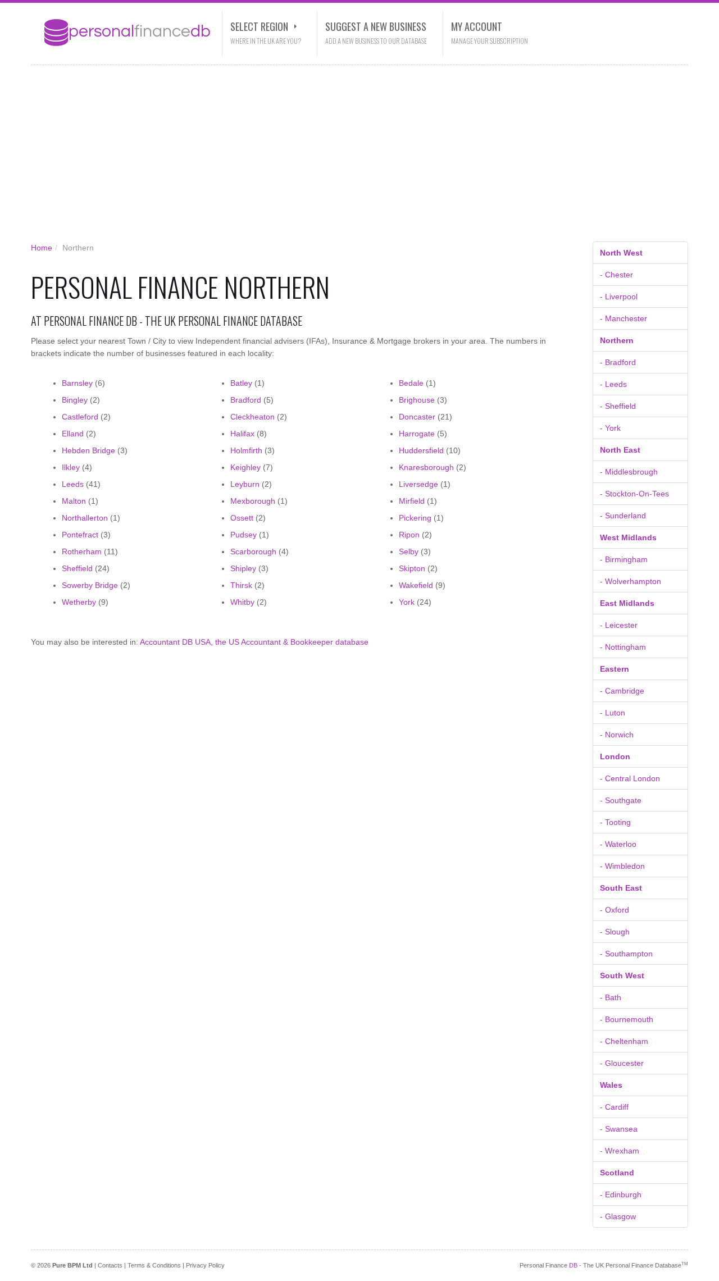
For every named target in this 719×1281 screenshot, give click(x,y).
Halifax (242, 433)
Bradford (245, 399)
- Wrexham (619, 1150)
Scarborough (253, 551)
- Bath (610, 997)
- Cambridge (622, 690)
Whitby (242, 602)
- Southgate (620, 800)
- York (610, 427)
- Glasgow (618, 1216)
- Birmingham (624, 559)
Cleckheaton (252, 416)
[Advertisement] (351, 157)
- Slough (615, 931)
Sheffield (77, 568)
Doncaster (417, 416)
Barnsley (77, 383)
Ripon (409, 534)
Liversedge (418, 484)
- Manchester (623, 318)
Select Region (259, 26)
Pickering (415, 517)
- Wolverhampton (630, 581)
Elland (73, 433)
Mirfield (412, 500)
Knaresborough (426, 467)
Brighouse (417, 399)
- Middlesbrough (629, 471)
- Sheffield (618, 406)
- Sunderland (623, 515)
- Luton (612, 712)
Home (41, 247)
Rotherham (82, 551)
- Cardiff (614, 1106)
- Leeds (613, 384)
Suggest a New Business (375, 26)
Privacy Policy (205, 1265)
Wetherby (79, 602)
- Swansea (619, 1128)
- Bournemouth (626, 1019)
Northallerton (85, 517)
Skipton (412, 568)
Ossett (241, 517)
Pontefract (80, 534)
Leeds (73, 484)
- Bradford (618, 362)
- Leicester (619, 625)
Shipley (243, 568)
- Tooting (615, 822)
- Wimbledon (622, 865)
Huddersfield (421, 450)
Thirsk (241, 585)
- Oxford (614, 909)
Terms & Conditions (154, 1265)
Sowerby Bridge (90, 585)
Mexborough (252, 500)
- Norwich (617, 734)
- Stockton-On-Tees (634, 493)
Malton (74, 500)
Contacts (110, 1265)
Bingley (75, 399)
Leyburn (245, 484)
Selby (408, 551)
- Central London (630, 778)
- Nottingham (623, 646)
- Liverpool (619, 296)
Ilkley (71, 467)
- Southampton (626, 953)
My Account (476, 26)
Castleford (80, 416)
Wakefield (416, 585)
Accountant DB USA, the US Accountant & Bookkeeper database (254, 641)
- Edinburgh (620, 1194)
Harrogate (417, 433)
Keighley (245, 467)
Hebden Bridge (88, 450)
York (407, 602)
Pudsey (243, 534)
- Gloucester (622, 1063)
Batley (241, 383)
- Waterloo (618, 844)
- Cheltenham (624, 1041)
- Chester (616, 274)
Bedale (411, 383)
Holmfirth (246, 450)
